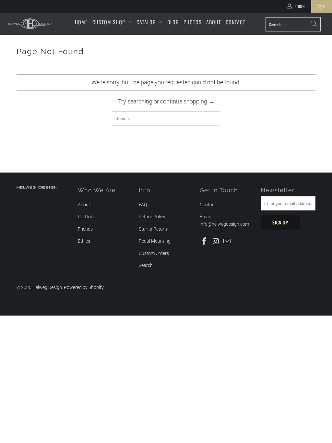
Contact (235, 22)
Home (81, 22)
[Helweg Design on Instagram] (216, 241)
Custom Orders (154, 253)
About (213, 22)
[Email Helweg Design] (227, 241)
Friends (85, 229)
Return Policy (152, 216)
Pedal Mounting (155, 241)
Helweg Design (47, 287)
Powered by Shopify (84, 287)
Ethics (84, 241)
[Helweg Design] (29, 24)
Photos (193, 22)
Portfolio (86, 216)
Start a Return (153, 229)
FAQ (143, 204)
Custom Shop (109, 22)
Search (146, 265)
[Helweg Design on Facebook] (204, 241)
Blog (173, 22)
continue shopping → (187, 101)
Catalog (147, 22)
